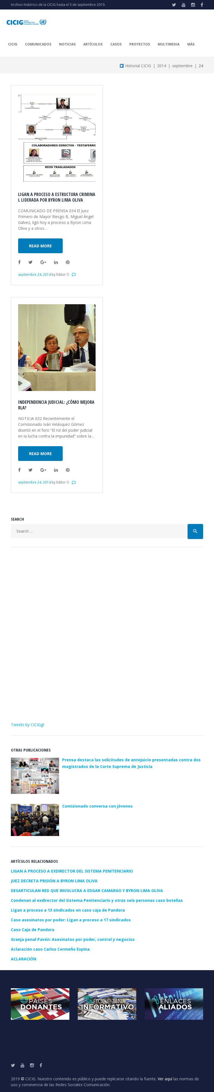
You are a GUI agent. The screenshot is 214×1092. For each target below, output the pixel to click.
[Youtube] (184, 4)
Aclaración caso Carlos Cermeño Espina (50, 949)
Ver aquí (165, 1078)
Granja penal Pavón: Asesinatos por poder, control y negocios (73, 939)
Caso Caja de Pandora (32, 929)
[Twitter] (174, 4)
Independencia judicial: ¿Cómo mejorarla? (56, 405)
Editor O (62, 274)
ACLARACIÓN (23, 958)
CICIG (12, 44)
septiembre (182, 65)
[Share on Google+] (43, 262)
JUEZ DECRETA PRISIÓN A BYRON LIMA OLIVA (54, 880)
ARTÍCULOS (93, 44)
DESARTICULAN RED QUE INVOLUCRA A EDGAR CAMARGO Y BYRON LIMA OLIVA (87, 890)
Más (190, 44)
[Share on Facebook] (19, 262)
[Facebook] (202, 4)
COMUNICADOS (38, 44)
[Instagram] (193, 4)
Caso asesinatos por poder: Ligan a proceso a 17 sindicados (71, 919)
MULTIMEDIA (168, 44)
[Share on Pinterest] (68, 262)
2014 (161, 65)
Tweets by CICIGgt (27, 724)
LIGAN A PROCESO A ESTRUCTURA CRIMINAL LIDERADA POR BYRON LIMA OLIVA (56, 197)
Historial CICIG (137, 65)
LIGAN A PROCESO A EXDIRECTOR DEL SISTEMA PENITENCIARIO (72, 871)
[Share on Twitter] (30, 262)
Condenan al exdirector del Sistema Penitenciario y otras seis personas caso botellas (97, 900)
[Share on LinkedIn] (56, 262)
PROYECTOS (139, 44)
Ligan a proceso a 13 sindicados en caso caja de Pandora (68, 910)
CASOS (115, 44)
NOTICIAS (67, 44)
